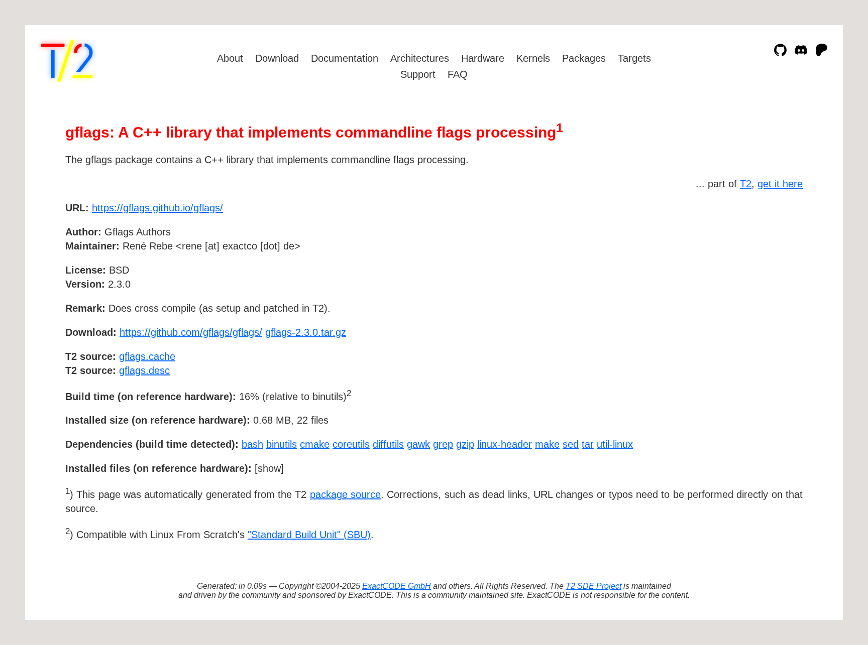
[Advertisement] (772, 266)
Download (277, 58)
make (547, 444)
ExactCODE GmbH (396, 586)
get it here (780, 183)
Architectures (419, 58)
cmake (315, 444)
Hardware (482, 58)
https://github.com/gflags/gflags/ (191, 332)
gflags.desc (144, 370)
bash (252, 444)
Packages (584, 58)
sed (571, 444)
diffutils (388, 444)
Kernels (533, 58)
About (230, 58)
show (269, 468)
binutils (281, 444)
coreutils (351, 444)
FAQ (458, 74)
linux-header (504, 444)
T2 (745, 183)
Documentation (344, 58)
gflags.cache (147, 356)
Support (418, 74)
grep (443, 444)
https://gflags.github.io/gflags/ (157, 207)
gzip (465, 444)
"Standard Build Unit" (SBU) (309, 534)
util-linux (615, 444)
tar (588, 444)
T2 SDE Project (593, 586)
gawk (418, 444)
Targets (634, 58)
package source (345, 494)
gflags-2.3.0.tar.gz (305, 332)
